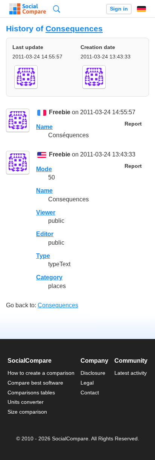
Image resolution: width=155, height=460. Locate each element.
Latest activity (130, 373)
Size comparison (27, 412)
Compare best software (35, 383)
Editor (44, 234)
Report (133, 124)
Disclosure (93, 373)
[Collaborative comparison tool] (27, 9)
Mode (44, 169)
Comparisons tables (31, 392)
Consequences (74, 28)
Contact (90, 392)
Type (43, 256)
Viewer (45, 212)
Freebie (59, 112)
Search (56, 8)
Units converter (26, 402)
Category (49, 277)
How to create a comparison (41, 373)
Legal (87, 383)
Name (44, 127)
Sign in (119, 9)
